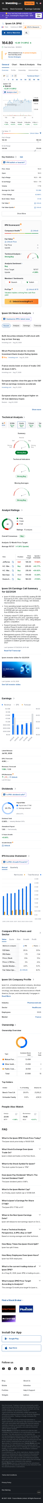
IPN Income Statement (14, 856)
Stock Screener (16, 9)
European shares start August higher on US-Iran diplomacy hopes (20, 397)
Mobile (4, 1385)
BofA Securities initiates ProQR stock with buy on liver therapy (21, 337)
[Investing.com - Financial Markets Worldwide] (13, 3)
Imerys (6, 1113)
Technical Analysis (12, 417)
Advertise (27, 1385)
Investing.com (13, 357)
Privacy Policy (6, 1482)
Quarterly (14, 867)
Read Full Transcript (12, 651)
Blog (3, 1381)
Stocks (5, 9)
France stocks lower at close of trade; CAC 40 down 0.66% (21, 367)
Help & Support (29, 1390)
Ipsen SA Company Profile (16, 979)
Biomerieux (27, 1113)
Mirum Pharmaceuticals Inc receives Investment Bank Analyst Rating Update (19, 352)
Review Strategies (14, 57)
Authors (26, 1395)
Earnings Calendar (32, 9)
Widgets (5, 1395)
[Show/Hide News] (15, 76)
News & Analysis (27, 64)
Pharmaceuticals (34, 1003)
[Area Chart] (7, 76)
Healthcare (36, 1007)
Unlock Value (34, 133)
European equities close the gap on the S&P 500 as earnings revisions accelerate (21, 382)
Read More (6, 996)
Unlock (25, 970)
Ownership (22, 70)
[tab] (12, 424)
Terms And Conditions (9, 1475)
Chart (14, 64)
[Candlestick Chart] (4, 76)
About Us (26, 1381)
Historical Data (33, 70)
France (38, 1017)
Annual (4, 867)
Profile (13, 70)
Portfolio (5, 1390)
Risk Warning (6, 1490)
